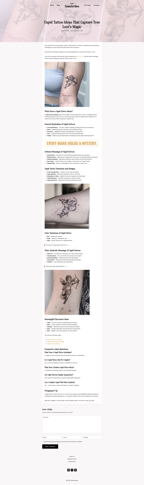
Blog (58, 5)
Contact (96, 5)
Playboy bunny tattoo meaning (55, 341)
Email (65, 437)
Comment (46, 417)
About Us (72, 456)
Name (45, 437)
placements (80, 56)
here (68, 245)
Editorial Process (72, 459)
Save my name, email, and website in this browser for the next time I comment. (63, 441)
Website (86, 437)
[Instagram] (72, 470)
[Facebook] (68, 470)
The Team (87, 5)
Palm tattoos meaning (53, 344)
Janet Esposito (65, 30)
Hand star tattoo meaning (54, 339)
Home (52, 5)
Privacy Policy (72, 461)
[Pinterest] (75, 470)
